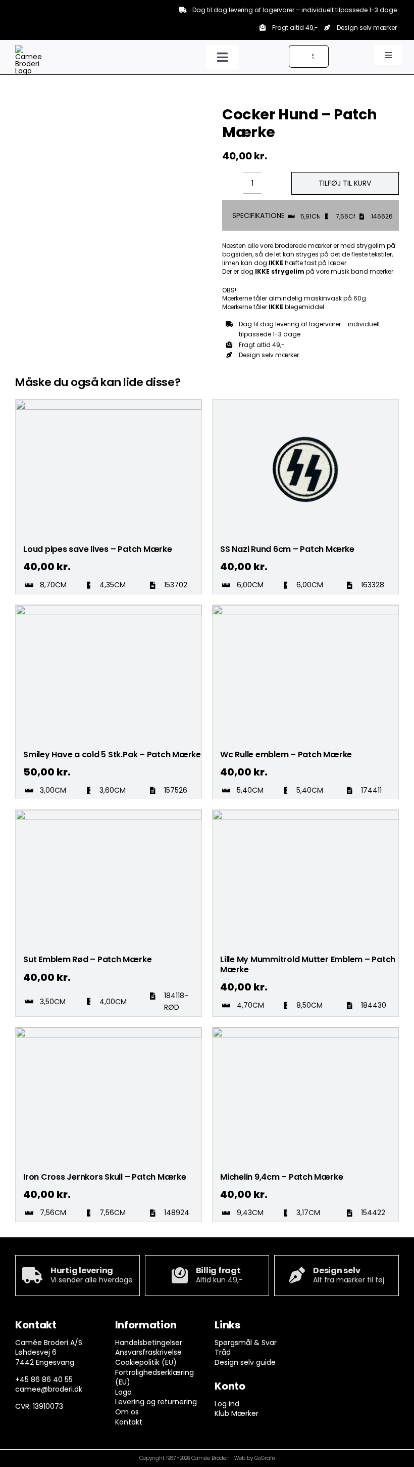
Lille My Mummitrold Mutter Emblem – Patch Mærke (307, 964)
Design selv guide (245, 1362)
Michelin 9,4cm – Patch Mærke (281, 1177)
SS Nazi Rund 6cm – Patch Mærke (287, 549)
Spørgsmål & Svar (246, 1342)
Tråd (223, 1352)
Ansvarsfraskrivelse (148, 1352)
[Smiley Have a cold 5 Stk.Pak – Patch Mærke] (108, 610)
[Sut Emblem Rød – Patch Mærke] (108, 814)
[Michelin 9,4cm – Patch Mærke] (305, 1032)
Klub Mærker (236, 1413)
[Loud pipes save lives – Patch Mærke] (108, 404)
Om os (127, 1412)
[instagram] (339, 1327)
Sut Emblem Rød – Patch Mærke (87, 959)
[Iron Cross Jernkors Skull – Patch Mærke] (108, 1032)
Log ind (227, 1404)
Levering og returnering (156, 1402)
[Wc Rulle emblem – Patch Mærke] (305, 610)
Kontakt (128, 1422)
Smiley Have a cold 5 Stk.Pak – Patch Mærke (112, 754)
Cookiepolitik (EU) (146, 1362)
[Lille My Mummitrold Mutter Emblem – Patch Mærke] (305, 814)
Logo (123, 1392)
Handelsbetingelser (148, 1342)
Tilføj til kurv (345, 183)
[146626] (69, 106)
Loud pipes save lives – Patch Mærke (97, 549)
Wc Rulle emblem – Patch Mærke (286, 754)
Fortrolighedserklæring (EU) (154, 1377)
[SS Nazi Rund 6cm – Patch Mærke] (305, 404)
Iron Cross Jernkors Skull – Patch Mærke (104, 1177)
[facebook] (319, 1327)
